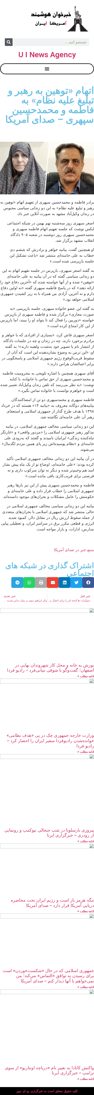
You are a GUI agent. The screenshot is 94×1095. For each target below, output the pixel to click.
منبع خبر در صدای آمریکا (74, 549)
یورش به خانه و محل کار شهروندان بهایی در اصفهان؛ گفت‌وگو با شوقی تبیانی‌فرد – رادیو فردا (50, 667)
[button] (88, 582)
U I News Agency (47, 54)
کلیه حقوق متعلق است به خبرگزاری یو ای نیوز (47, 1091)
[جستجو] (9, 42)
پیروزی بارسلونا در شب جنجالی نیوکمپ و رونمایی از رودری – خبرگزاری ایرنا (49, 833)
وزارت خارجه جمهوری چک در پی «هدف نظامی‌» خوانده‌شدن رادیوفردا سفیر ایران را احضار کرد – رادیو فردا (50, 740)
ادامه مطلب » (85, 676)
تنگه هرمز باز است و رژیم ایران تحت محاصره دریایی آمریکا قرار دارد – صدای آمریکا (52, 903)
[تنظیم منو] (47, 68)
